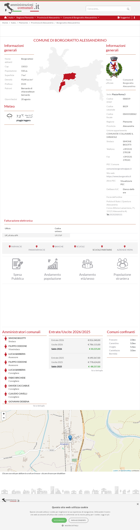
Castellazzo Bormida (114, 352)
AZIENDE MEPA (125, 249)
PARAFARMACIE (37, 249)
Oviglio (112, 346)
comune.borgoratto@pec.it (119, 168)
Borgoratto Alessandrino (68, 22)
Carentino (114, 343)
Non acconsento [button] (78, 520)
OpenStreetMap (125, 470)
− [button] (4, 418)
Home (5, 22)
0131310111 (116, 214)
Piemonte (23, 22)
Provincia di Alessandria (42, 22)
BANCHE (59, 246)
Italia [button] (11, 17)
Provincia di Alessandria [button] (48, 17)
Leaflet (115, 470)
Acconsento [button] (59, 520)
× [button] (138, 504)
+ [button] (4, 413)
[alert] (70, 516)
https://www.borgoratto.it (119, 176)
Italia (13, 22)
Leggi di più (105, 515)
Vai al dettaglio (39, 406)
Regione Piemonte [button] (25, 17)
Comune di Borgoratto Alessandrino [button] (80, 17)
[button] (70, 525)
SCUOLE (80, 246)
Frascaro (113, 339)
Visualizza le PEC (126, 183)
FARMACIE (16, 246)
